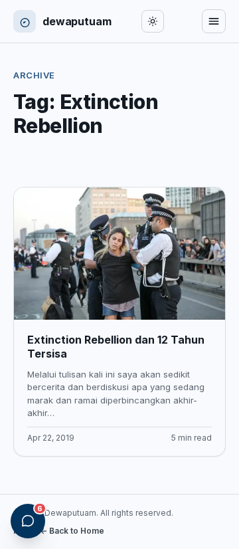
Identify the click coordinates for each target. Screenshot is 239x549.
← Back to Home (72, 531)
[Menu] (214, 21)
